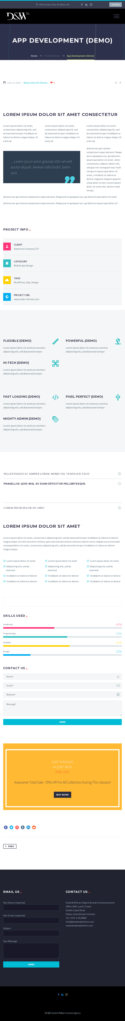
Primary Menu (116, 16)
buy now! (62, 794)
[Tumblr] (23, 827)
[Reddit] (34, 827)
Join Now (115, 4)
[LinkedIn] (86, 4)
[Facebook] (82, 4)
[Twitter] (11, 827)
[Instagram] (91, 4)
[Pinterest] (17, 827)
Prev (11, 846)
